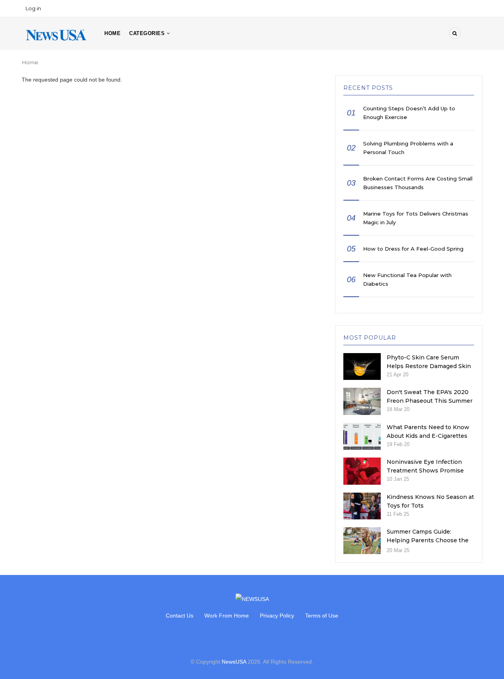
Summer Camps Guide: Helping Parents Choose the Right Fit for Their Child (428, 540)
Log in (33, 8)
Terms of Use (321, 615)
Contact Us (179, 615)
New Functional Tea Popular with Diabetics (407, 279)
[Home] (56, 34)
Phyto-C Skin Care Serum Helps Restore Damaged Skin (429, 362)
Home (112, 33)
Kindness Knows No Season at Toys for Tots (430, 501)
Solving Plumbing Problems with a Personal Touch (408, 147)
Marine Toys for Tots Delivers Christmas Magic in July (415, 217)
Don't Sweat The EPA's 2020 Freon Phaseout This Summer (429, 396)
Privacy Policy (277, 615)
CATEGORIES (148, 33)
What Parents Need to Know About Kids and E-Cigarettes (428, 431)
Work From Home (226, 615)
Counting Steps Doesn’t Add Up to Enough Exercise (409, 112)
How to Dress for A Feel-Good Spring (413, 249)
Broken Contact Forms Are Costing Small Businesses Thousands (417, 182)
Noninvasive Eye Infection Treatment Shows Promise (425, 466)
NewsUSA (234, 662)
